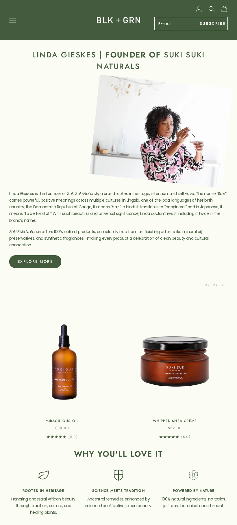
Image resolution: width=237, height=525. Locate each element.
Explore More (35, 261)
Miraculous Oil (62, 420)
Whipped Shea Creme (175, 420)
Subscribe (213, 23)
